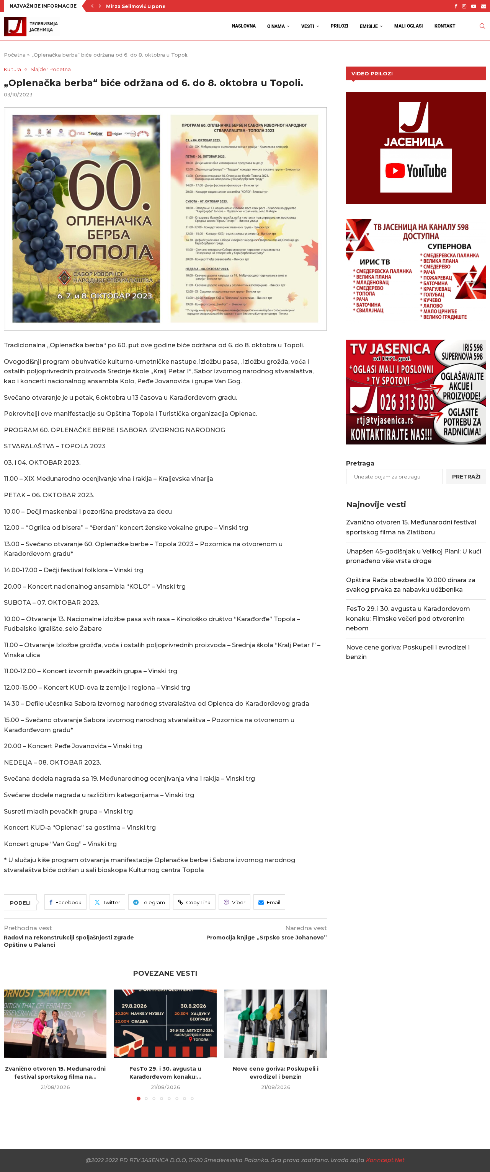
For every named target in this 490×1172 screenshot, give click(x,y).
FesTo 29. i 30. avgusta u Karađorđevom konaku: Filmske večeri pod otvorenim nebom (408, 618)
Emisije (369, 26)
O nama (276, 26)
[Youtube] (473, 6)
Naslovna (244, 26)
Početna (15, 55)
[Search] (482, 26)
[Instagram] (464, 6)
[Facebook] (455, 6)
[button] (92, 6)
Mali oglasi (408, 26)
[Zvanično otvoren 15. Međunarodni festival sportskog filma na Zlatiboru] (55, 1024)
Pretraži (466, 476)
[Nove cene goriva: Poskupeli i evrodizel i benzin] (275, 1024)
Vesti (307, 26)
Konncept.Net (385, 1160)
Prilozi (339, 26)
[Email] (483, 6)
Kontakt (445, 26)
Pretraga (360, 463)
